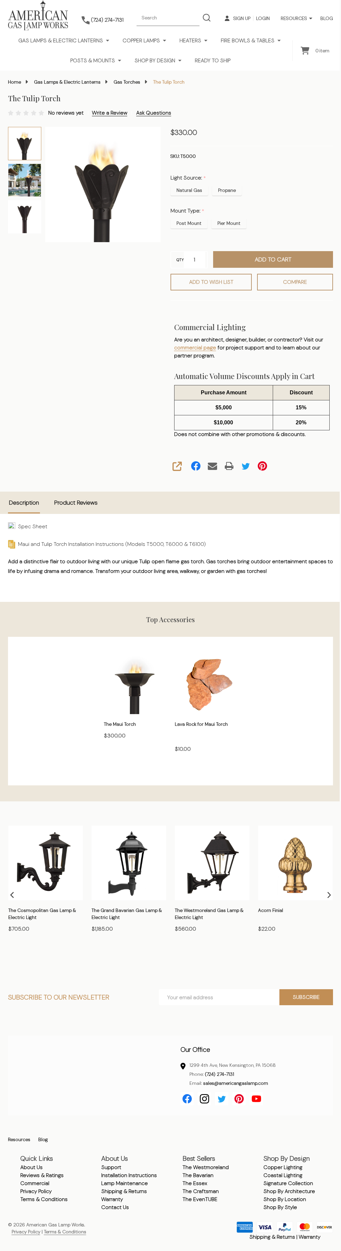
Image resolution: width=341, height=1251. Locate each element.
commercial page (195, 347)
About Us (31, 1167)
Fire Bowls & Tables (247, 40)
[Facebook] (195, 466)
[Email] (212, 466)
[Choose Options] (15, 957)
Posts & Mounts (92, 60)
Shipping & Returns (124, 1191)
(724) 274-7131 (219, 1074)
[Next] (329, 895)
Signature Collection (288, 1183)
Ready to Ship (212, 60)
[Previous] (12, 895)
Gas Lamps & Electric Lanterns (60, 40)
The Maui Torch (120, 724)
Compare (295, 281)
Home (14, 82)
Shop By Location (284, 1199)
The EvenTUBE (199, 1199)
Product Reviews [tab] (76, 503)
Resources (294, 18)
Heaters (190, 40)
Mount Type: (187, 210)
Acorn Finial (270, 910)
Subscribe (306, 997)
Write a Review (109, 112)
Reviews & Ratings (42, 1175)
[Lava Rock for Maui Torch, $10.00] (206, 682)
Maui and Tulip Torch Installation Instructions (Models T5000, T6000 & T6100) (110, 544)
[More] (310, 18)
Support (111, 1167)
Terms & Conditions (44, 1199)
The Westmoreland (205, 1167)
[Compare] (30, 957)
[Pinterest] (262, 466)
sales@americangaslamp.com (235, 1083)
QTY (180, 260)
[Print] (229, 466)
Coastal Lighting (282, 1175)
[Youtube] (256, 1098)
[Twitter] (245, 466)
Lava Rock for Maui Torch (201, 724)
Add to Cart (273, 259)
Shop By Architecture (289, 1191)
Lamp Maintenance (124, 1183)
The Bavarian (197, 1175)
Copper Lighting (282, 1167)
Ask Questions (153, 112)
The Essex (194, 1183)
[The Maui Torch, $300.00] (135, 682)
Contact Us (115, 1207)
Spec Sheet (31, 526)
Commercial (34, 1183)
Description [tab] (24, 503)
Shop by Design (155, 60)
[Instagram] (204, 1098)
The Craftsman (200, 1191)
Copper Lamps (141, 40)
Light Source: (188, 178)
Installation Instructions (129, 1175)
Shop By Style (280, 1207)
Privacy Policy (36, 1191)
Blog (326, 18)
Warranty (112, 1199)
